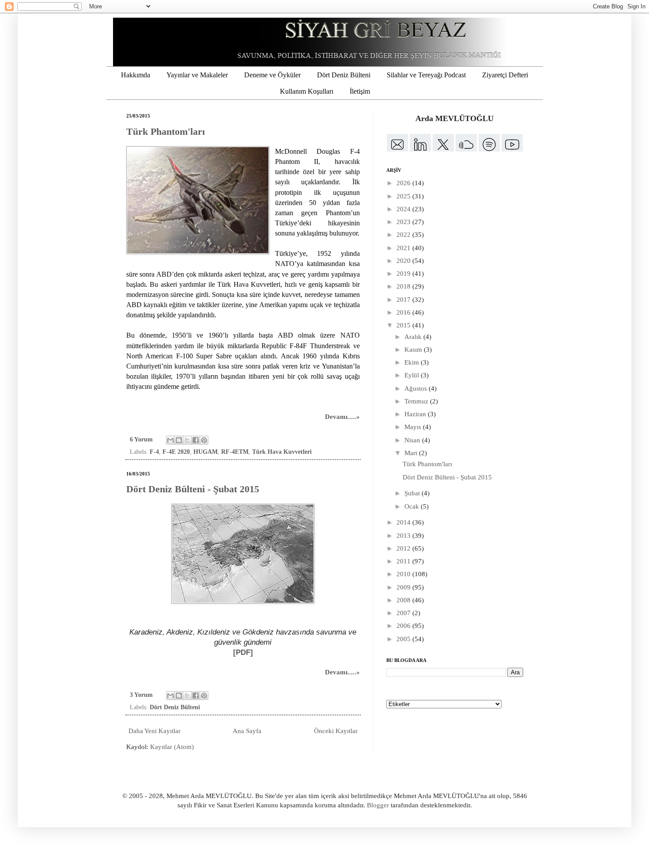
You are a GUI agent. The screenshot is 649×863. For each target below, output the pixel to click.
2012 (404, 548)
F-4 (154, 452)
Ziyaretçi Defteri (505, 75)
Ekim (412, 362)
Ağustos (416, 388)
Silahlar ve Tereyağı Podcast (426, 75)
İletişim (360, 91)
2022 (404, 234)
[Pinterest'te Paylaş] (204, 440)
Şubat (413, 493)
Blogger (378, 805)
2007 (404, 612)
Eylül (412, 375)
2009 (404, 587)
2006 (404, 625)
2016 (404, 312)
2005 (404, 638)
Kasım (414, 349)
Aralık (413, 336)
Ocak (412, 506)
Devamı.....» (342, 416)
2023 (404, 221)
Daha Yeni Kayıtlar (154, 730)
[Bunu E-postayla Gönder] (170, 440)
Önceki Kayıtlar (336, 730)
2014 (404, 522)
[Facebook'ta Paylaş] (195, 440)
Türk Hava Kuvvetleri (282, 452)
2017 (404, 299)
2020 (404, 260)
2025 (404, 196)
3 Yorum (141, 695)
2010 (404, 574)
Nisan (413, 440)
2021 (404, 247)
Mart (411, 452)
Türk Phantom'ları (165, 131)
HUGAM (205, 452)
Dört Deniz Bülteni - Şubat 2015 (192, 488)
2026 (404, 182)
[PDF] (243, 652)
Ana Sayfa (247, 730)
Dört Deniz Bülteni (343, 75)
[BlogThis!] (178, 440)
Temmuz (417, 401)
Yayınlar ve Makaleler (197, 75)
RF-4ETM (235, 452)
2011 (404, 561)
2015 (404, 325)
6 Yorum (141, 439)
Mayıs (413, 426)
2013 (404, 535)
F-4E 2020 (176, 452)
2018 (404, 286)
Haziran (416, 414)
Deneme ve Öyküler (272, 75)
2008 (404, 600)
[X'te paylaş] (187, 440)
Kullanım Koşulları (306, 91)
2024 (404, 209)
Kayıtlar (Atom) (172, 746)
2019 (404, 273)
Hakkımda (135, 75)
